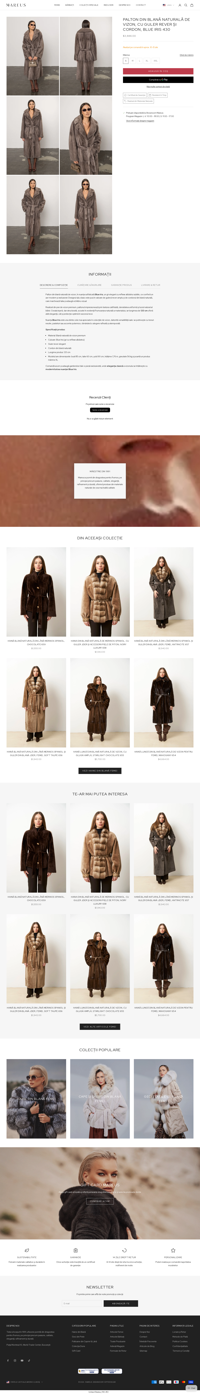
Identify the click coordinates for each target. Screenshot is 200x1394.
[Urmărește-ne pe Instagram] (15, 1360)
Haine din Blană (79, 1332)
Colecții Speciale (88, 5)
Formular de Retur (118, 1351)
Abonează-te (121, 1303)
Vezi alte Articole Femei (100, 1027)
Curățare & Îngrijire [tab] (89, 285)
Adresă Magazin (117, 1346)
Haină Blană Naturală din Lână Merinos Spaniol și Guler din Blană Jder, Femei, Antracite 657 (163, 643)
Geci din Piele (78, 1336)
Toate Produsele (117, 1341)
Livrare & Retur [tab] (150, 285)
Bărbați (69, 5)
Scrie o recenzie (100, 409)
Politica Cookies (180, 1341)
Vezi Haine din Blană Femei (100, 771)
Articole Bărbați (117, 1336)
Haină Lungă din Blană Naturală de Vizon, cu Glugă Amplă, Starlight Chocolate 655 (100, 753)
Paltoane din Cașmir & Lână (84, 1341)
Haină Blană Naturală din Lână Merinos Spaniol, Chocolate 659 (36, 643)
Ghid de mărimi (186, 55)
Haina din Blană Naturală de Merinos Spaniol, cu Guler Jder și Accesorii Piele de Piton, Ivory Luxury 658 (100, 644)
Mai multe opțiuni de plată (158, 86)
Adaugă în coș (158, 71)
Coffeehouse (110, 1382)
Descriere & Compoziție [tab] (54, 285)
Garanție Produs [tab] (121, 285)
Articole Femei (116, 1332)
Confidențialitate (180, 1346)
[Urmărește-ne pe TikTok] (29, 1360)
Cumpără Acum (100, 1201)
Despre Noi (124, 5)
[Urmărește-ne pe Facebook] (8, 1360)
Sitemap (143, 1351)
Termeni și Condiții (181, 1351)
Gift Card (76, 1351)
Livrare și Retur (179, 1332)
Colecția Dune (78, 1346)
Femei (57, 5)
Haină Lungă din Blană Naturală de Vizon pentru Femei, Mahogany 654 (164, 753)
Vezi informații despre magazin (140, 120)
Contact (141, 5)
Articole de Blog (147, 1346)
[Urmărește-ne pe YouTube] (22, 1360)
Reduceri (108, 5)
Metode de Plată (180, 1336)
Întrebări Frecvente (148, 1341)
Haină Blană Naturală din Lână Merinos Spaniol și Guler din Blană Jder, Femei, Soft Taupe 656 (36, 753)
